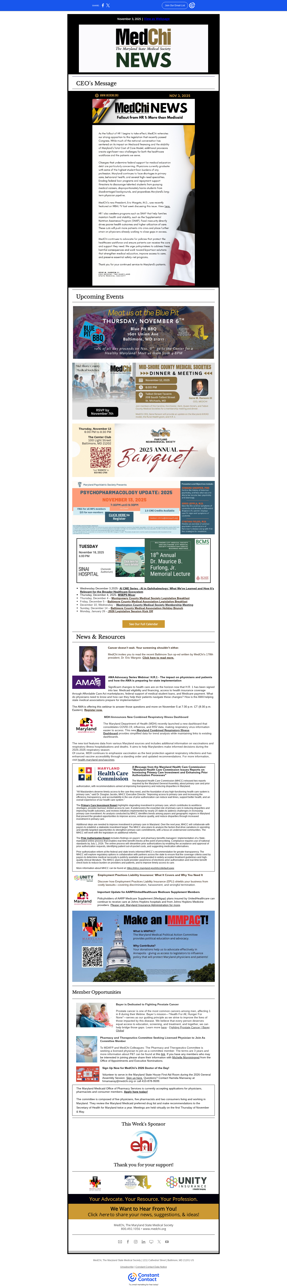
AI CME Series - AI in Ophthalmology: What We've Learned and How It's (166, 588)
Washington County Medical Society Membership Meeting (154, 604)
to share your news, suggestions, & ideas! (154, 1214)
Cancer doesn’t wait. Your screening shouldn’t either (143, 647)
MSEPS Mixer (126, 594)
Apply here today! (136, 1091)
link (163, 1054)
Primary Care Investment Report (99, 805)
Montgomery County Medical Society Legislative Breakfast (150, 598)
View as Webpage (157, 19)
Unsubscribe (127, 1267)
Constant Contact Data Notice (151, 1267)
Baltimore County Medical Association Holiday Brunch (147, 608)
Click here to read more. (158, 657)
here (164, 1027)
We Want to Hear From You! (144, 1208)
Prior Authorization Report (95, 838)
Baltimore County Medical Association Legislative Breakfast (147, 601)
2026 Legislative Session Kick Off (130, 611)
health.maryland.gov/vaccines (96, 759)
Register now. (93, 710)
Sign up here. (134, 1077)
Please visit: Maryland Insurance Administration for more (145, 905)
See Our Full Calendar (143, 624)
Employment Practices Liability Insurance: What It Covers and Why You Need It (150, 875)
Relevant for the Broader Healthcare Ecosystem (111, 591)
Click (93, 1214)
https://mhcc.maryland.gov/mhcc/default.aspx (150, 868)
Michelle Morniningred (186, 1057)
